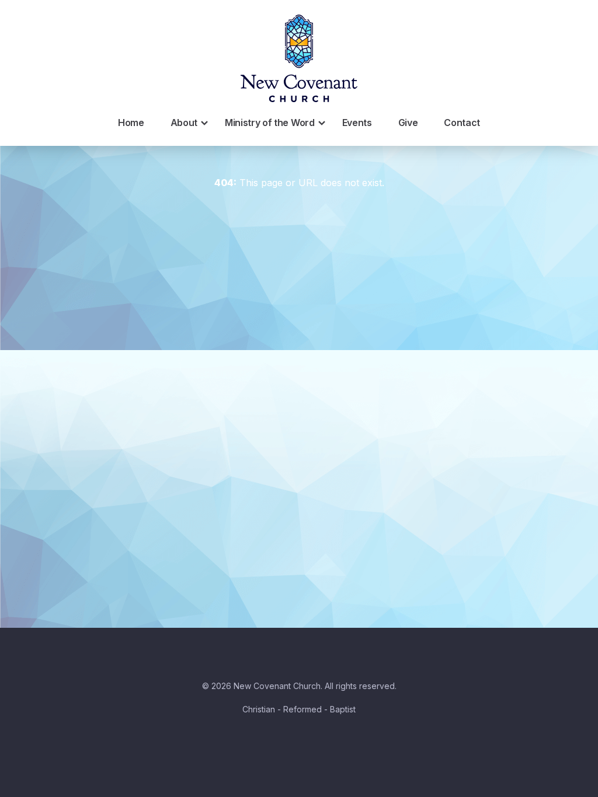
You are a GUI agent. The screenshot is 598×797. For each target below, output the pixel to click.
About (184, 122)
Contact (462, 122)
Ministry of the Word (270, 122)
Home (131, 122)
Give (408, 122)
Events (357, 122)
